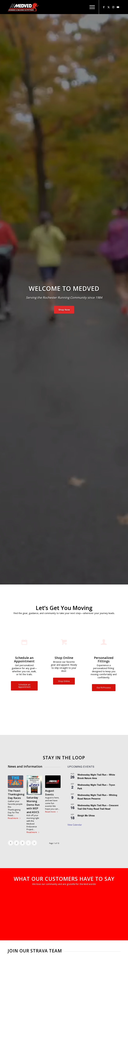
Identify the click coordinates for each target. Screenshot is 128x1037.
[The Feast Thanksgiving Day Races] (15, 781)
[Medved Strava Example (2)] (34, 993)
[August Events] (53, 781)
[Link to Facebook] (103, 7)
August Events (49, 792)
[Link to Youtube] (118, 7)
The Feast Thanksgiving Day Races (16, 794)
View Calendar (74, 824)
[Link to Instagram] (113, 7)
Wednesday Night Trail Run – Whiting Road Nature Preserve (97, 796)
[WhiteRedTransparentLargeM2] (23, 7)
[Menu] (90, 7)
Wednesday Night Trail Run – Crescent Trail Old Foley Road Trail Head (97, 807)
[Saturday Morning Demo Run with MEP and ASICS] (34, 785)
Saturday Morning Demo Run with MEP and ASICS (33, 805)
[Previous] (15, 896)
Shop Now (64, 309)
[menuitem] (90, 7)
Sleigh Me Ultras (86, 815)
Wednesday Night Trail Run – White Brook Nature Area (96, 776)
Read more (13, 818)
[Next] (113, 896)
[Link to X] (108, 7)
